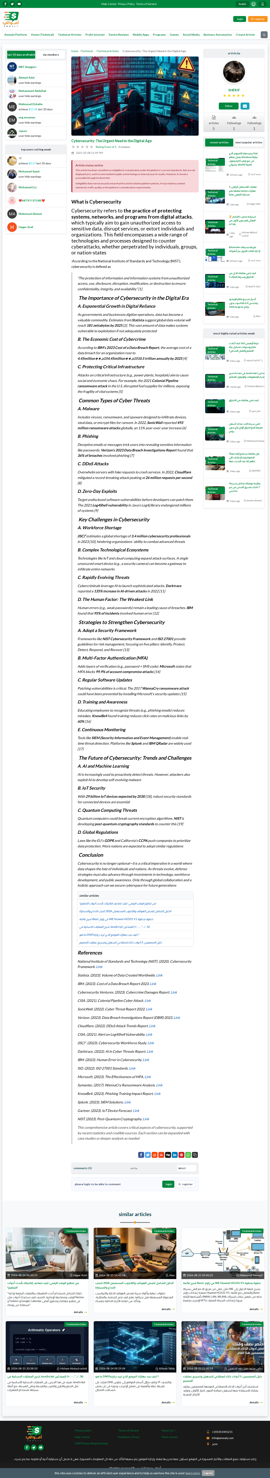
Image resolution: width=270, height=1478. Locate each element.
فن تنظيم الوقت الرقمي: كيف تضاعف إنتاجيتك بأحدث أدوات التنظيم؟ (117, 903)
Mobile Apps (141, 34)
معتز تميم (256, 411)
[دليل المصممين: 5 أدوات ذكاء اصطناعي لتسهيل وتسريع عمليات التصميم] (222, 1346)
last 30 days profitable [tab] (21, 54)
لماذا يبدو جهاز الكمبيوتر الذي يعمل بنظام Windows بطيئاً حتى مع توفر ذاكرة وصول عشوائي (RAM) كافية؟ (243, 159)
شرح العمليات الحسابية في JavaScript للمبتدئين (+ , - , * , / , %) (114, 926)
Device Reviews (119, 34)
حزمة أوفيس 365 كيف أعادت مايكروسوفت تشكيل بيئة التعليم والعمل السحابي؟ (244, 347)
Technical (87, 51)
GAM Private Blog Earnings (91, 1443)
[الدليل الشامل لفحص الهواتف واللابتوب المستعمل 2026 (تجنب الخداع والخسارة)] (135, 1253)
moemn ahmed (254, 500)
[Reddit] (155, 1155)
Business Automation (218, 34)
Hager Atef (255, 204)
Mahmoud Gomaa (255, 441)
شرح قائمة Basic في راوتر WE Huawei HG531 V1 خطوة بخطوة (116, 919)
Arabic (242, 4)
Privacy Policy (126, 4)
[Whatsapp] (188, 1155)
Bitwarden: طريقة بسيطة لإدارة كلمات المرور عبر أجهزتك (244, 249)
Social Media (191, 34)
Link (99, 967)
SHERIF (234, 90)
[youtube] (19, 4)
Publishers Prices (128, 1437)
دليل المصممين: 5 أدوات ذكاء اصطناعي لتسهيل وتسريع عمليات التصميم (120, 942)
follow (228, 106)
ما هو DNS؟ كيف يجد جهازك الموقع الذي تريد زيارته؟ (109, 934)
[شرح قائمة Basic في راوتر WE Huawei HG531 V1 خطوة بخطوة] (222, 1253)
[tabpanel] (36, 100)
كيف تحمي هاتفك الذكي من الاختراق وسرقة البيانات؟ (242, 275)
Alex (258, 316)
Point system (169, 1437)
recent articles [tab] (219, 142)
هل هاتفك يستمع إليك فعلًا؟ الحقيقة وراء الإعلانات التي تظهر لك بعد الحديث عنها (244, 457)
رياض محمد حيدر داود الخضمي (245, 1368)
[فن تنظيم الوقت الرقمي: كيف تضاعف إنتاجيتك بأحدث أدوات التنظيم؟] (47, 1253)
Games (174, 34)
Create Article (245, 34)
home (74, 51)
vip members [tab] (51, 54)
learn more (192, 1473)
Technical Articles (69, 34)
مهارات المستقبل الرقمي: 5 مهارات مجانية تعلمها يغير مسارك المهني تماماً (243, 190)
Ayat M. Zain (254, 286)
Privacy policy (83, 1430)
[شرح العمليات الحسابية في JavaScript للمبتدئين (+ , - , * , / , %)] (47, 1346)
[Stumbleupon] (161, 1155)
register (187, 1184)
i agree (208, 1473)
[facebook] (5, 4)
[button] (195, 1155)
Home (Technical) (42, 34)
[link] (234, 95)
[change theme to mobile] (262, 4)
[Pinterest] (181, 1155)
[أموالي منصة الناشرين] (10, 18)
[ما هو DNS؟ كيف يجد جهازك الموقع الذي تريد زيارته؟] (135, 1346)
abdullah (256, 470)
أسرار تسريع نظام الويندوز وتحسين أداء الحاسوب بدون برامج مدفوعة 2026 (243, 303)
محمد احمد (256, 174)
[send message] (245, 106)
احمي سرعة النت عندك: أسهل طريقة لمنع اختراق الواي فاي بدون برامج (246, 427)
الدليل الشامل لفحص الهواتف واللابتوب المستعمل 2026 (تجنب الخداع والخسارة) (125, 911)
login (169, 1184)
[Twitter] (148, 1155)
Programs (159, 34)
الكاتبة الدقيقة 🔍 (254, 360)
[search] (264, 34)
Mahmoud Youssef (251, 1275)
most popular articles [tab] (248, 142)
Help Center (109, 4)
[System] (253, 4)
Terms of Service (146, 4)
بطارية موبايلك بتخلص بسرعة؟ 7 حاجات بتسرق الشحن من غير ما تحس (245, 487)
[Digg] (168, 1155)
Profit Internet (95, 34)
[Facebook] (141, 1155)
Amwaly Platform (15, 34)
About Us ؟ (168, 1430)
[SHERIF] (234, 71)
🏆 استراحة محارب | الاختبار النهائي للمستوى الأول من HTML (242, 220)
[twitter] (12, 4)
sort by (133, 1168)
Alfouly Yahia (167, 1368)
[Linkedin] (175, 1155)
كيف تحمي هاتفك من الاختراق (244, 400)
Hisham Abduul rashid (249, 234)
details (78, 1312)
